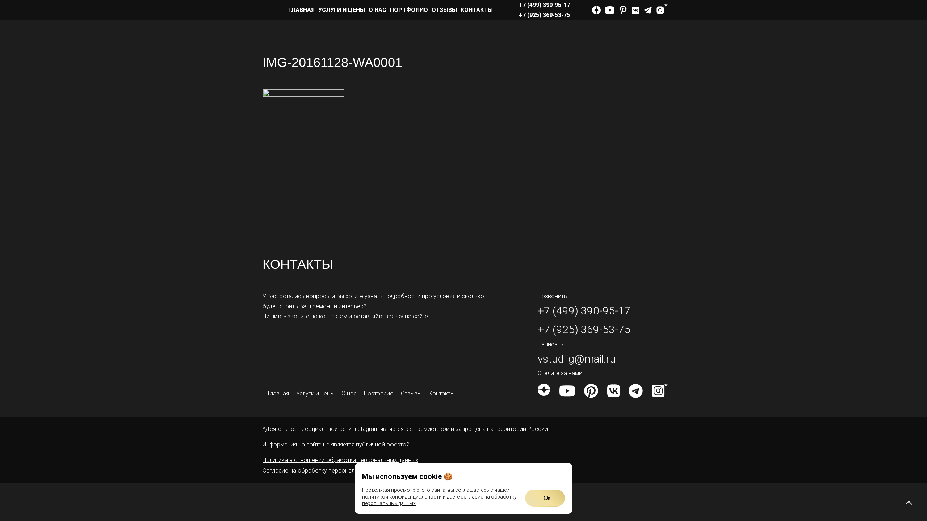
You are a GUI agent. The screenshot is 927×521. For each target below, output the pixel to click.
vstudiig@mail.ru (577, 358)
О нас (377, 10)
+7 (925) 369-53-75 (544, 15)
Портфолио (409, 10)
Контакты (477, 10)
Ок (547, 498)
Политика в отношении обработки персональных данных (340, 460)
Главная (301, 10)
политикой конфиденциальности (402, 497)
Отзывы (444, 10)
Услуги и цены (341, 10)
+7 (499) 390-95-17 (544, 4)
